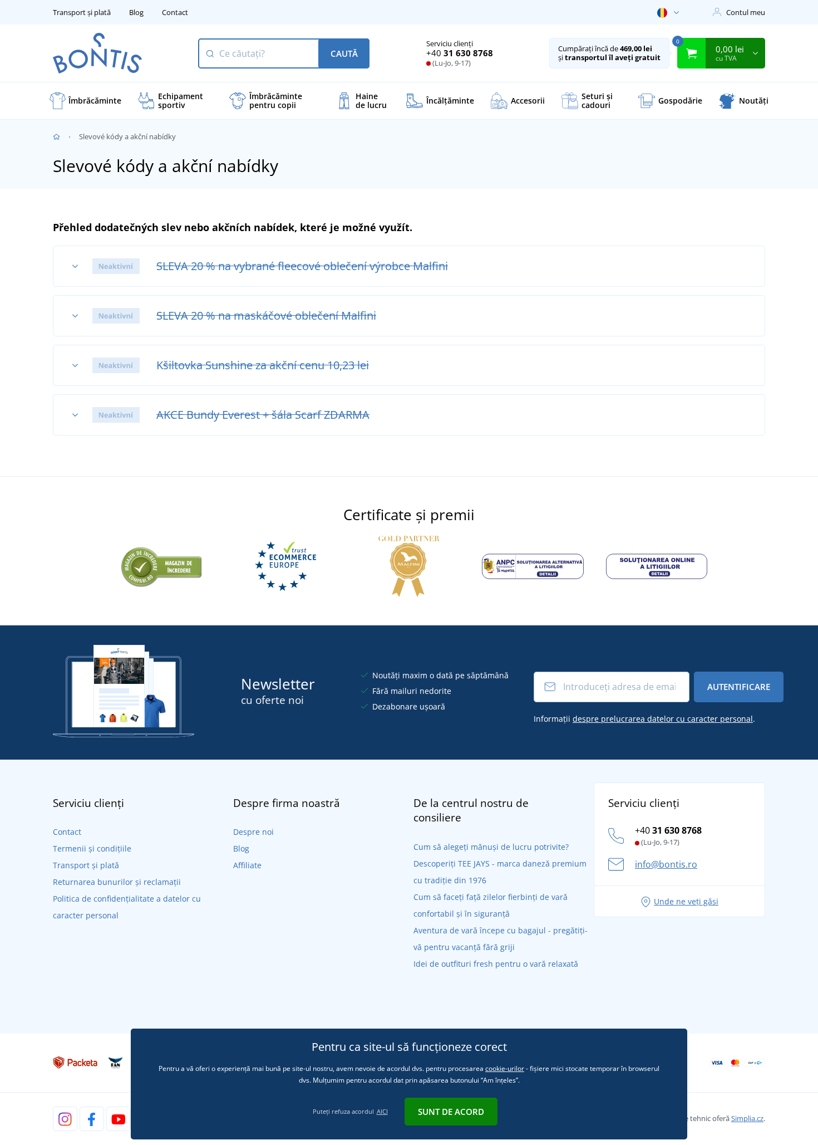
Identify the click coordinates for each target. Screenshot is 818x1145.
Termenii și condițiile (92, 848)
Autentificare (738, 686)
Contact (175, 12)
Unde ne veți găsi (686, 901)
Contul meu (745, 12)
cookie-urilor (504, 1068)
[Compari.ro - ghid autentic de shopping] (161, 565)
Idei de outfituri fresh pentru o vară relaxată (495, 963)
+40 (459, 52)
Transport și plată (82, 12)
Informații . (644, 718)
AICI (382, 1111)
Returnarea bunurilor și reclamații (117, 882)
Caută (344, 53)
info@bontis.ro (666, 864)
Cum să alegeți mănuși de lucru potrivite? (491, 846)
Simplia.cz (747, 1118)
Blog (136, 12)
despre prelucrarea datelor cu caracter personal (663, 718)
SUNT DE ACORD (451, 1111)
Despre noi (253, 831)
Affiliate (247, 865)
